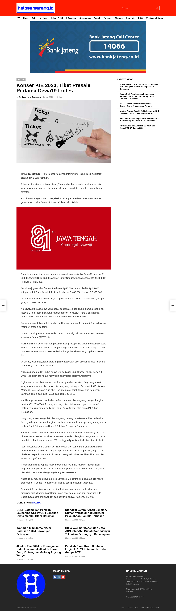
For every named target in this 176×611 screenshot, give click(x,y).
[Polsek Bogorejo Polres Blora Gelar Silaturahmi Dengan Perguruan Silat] (3, 305)
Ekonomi (119, 18)
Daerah (97, 18)
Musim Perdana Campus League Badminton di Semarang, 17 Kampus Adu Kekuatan (139, 119)
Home (25, 18)
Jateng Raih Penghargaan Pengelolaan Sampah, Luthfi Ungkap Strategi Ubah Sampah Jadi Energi (137, 96)
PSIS (140, 18)
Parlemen (107, 18)
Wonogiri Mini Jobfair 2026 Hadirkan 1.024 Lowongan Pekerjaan (34, 530)
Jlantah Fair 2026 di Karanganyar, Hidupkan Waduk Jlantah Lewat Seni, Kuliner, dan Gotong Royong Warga (38, 551)
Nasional (43, 18)
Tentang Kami (133, 608)
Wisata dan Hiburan (154, 18)
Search (157, 8)
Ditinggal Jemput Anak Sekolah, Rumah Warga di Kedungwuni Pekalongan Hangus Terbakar (86, 512)
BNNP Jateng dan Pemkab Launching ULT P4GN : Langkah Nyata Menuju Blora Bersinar (37, 512)
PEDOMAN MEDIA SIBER (150, 608)
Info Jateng (71, 18)
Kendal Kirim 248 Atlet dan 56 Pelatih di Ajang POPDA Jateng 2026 (137, 127)
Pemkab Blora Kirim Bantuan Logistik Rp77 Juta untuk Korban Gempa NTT (86, 549)
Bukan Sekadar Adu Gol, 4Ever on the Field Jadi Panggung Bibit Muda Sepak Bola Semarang (139, 86)
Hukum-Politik (57, 18)
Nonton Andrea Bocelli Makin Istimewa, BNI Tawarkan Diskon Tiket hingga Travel (139, 112)
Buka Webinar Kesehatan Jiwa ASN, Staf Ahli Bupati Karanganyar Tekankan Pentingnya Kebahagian (87, 530)
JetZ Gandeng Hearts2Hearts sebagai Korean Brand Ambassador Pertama (136, 105)
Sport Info (130, 18)
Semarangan (85, 18)
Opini (34, 18)
